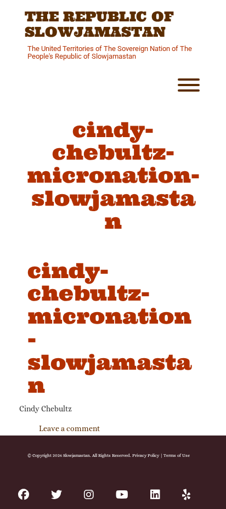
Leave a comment (69, 428)
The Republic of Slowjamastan (99, 24)
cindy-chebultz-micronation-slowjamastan (109, 327)
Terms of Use (176, 455)
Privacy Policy (145, 455)
